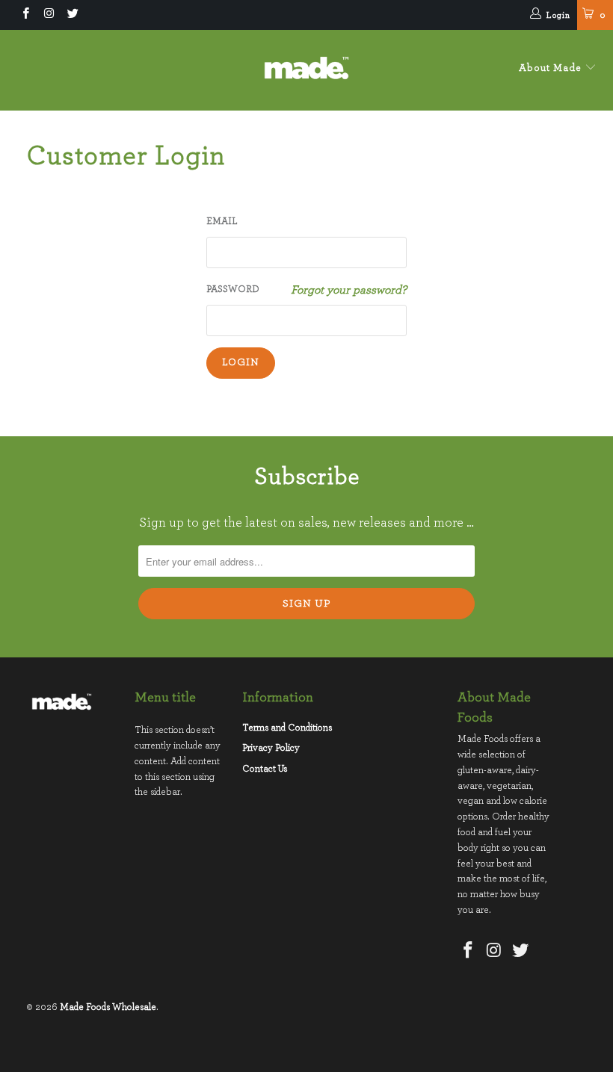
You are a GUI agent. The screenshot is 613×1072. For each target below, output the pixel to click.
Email (222, 221)
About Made (552, 68)
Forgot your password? (349, 290)
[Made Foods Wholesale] (306, 70)
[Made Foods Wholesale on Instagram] (48, 14)
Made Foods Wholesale (108, 1007)
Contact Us (264, 769)
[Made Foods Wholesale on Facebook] (25, 14)
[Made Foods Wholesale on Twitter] (72, 14)
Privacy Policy (271, 748)
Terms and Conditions (287, 728)
